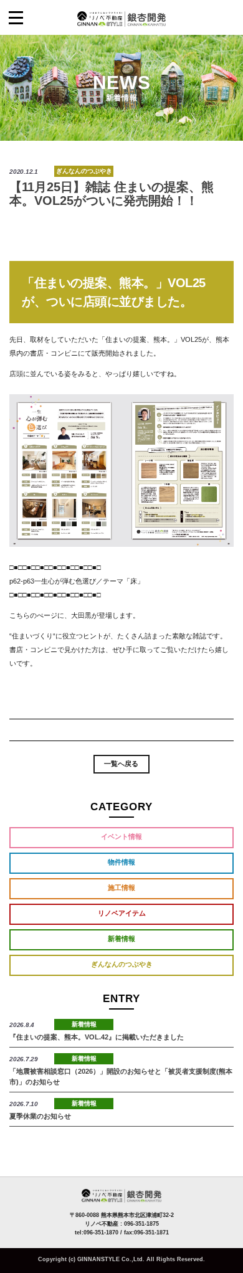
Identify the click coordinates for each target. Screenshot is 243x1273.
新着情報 (121, 938)
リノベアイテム (122, 913)
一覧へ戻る (121, 763)
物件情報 (121, 862)
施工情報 (121, 887)
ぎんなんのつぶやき (84, 171)
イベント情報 (121, 836)
